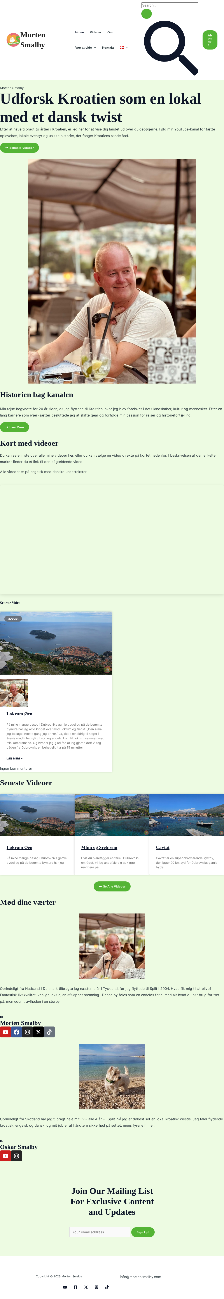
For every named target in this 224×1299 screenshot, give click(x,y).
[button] (94, 47)
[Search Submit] (146, 14)
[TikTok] (107, 1287)
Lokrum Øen (19, 713)
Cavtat (163, 847)
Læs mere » (15, 758)
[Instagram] (96, 1287)
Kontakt (108, 47)
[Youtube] (65, 1287)
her (70, 455)
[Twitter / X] (86, 1287)
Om (109, 32)
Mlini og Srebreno (99, 847)
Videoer (95, 32)
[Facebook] (75, 1287)
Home (79, 32)
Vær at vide (83, 47)
